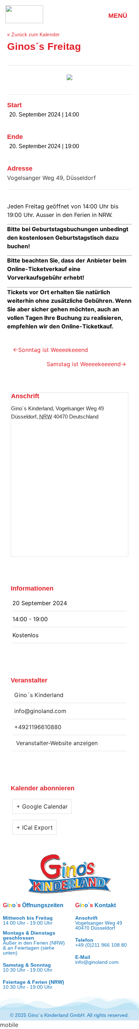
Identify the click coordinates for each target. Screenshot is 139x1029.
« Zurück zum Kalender (33, 34)
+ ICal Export (34, 827)
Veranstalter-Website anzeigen (57, 743)
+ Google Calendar (42, 806)
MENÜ (117, 15)
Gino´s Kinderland (32, 408)
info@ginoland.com (97, 962)
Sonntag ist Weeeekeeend (53, 349)
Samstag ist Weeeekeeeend (84, 364)
